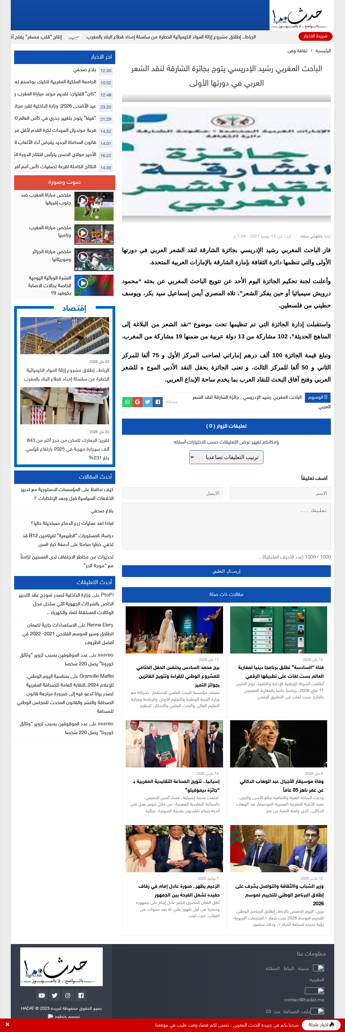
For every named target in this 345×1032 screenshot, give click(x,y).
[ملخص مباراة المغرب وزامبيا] (64, 234)
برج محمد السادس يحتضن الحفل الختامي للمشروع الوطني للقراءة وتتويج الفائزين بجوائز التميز (178, 676)
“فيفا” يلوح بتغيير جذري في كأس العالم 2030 (51, 118)
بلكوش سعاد (311, 236)
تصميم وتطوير (66, 1017)
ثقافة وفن (297, 51)
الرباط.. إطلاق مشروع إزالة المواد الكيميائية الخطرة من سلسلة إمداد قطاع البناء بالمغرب (216, 37)
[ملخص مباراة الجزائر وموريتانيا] (64, 260)
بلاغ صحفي (84, 70)
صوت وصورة (65, 182)
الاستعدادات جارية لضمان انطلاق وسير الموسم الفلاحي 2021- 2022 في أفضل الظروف (68, 634)
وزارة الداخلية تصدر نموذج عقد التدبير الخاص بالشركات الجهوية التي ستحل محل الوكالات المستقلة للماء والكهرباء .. (66, 604)
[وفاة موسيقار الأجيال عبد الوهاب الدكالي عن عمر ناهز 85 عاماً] (278, 724)
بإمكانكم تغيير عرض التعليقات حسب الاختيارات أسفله (226, 442)
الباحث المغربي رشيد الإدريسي (272, 397)
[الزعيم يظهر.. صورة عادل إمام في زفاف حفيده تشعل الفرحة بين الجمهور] (174, 829)
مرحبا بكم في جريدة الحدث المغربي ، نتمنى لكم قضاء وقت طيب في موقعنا (227, 1025)
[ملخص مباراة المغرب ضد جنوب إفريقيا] (64, 206)
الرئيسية (323, 51)
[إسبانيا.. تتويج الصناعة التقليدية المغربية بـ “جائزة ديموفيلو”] (174, 724)
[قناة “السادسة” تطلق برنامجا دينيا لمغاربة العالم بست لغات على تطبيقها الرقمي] (278, 610)
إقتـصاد (74, 308)
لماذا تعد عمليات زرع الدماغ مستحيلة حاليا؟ (72, 523)
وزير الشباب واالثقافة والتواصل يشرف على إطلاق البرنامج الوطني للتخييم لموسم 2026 (280, 895)
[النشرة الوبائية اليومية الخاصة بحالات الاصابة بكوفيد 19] (64, 286)
